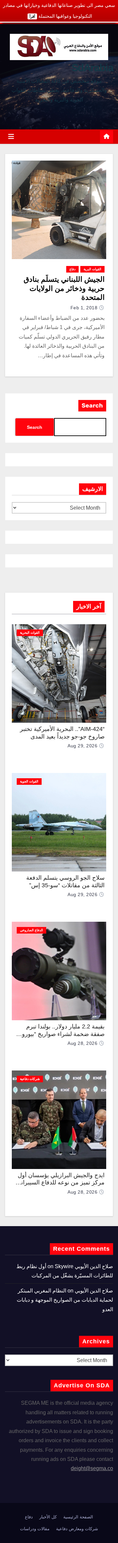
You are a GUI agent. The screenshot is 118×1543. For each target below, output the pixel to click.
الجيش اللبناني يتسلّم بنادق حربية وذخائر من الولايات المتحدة (64, 288)
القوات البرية (92, 269)
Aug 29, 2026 (82, 745)
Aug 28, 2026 (82, 1043)
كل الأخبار (48, 1516)
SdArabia (92, 68)
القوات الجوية (29, 781)
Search (92, 405)
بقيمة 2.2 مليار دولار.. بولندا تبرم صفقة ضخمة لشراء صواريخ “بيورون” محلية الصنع (60, 1034)
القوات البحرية (30, 632)
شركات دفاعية (30, 1079)
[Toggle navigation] (11, 137)
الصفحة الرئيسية (78, 1516)
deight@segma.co (92, 1468)
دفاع (72, 269)
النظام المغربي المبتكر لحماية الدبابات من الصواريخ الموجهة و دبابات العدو (65, 1300)
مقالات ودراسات (34, 1528)
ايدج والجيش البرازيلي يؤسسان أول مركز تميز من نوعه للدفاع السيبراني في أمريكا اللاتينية (60, 1182)
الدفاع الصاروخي (31, 930)
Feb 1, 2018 (84, 307)
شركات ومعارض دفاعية (77, 1528)
